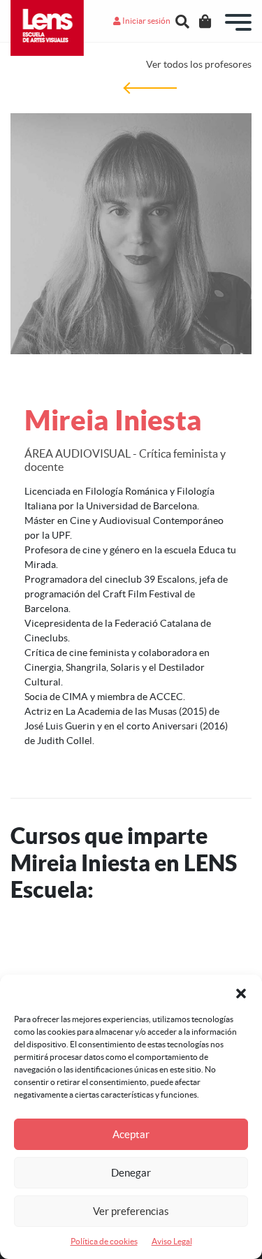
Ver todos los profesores (199, 64)
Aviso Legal (172, 1241)
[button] (241, 992)
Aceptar (131, 1134)
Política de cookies (104, 1241)
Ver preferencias (131, 1211)
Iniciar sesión (145, 20)
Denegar (131, 1173)
